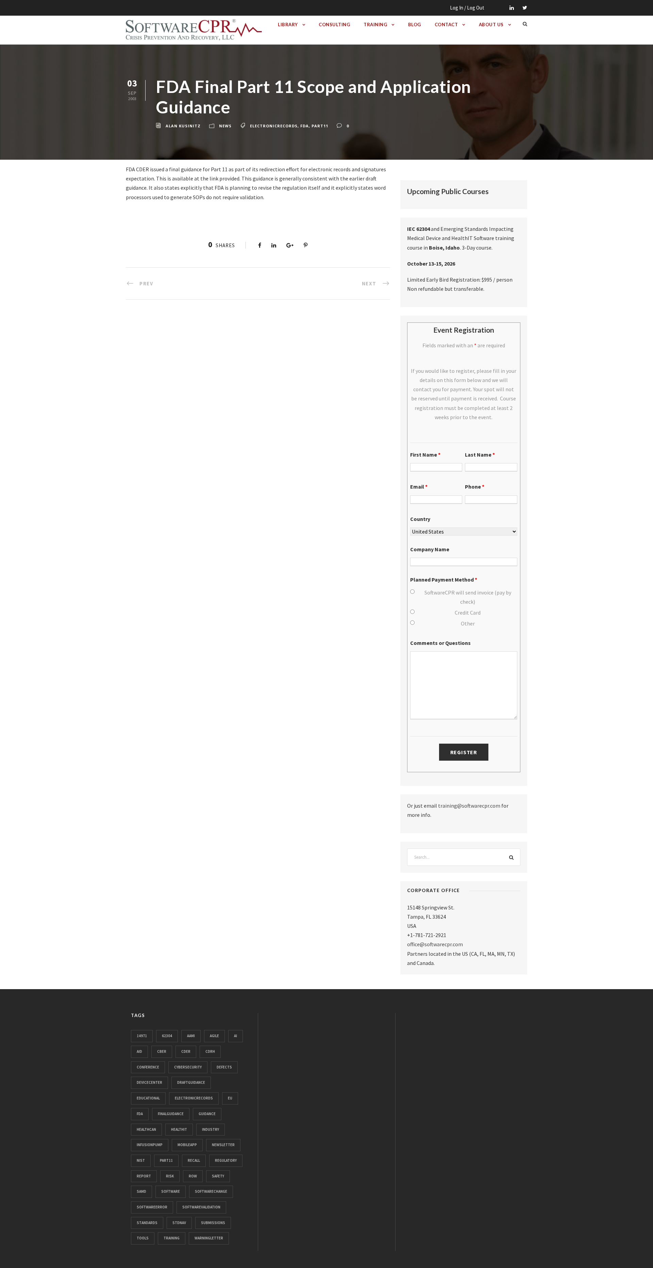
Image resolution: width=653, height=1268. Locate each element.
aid (139, 1051)
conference (148, 1067)
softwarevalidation (201, 1207)
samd (141, 1191)
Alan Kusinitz (183, 125)
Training (375, 24)
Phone (474, 486)
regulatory (226, 1160)
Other (468, 623)
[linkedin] (511, 7)
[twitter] (524, 7)
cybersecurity (188, 1067)
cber (161, 1051)
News (225, 125)
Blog (414, 24)
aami (191, 1035)
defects (224, 1067)
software (170, 1191)
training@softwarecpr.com (469, 805)
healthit (179, 1129)
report (144, 1176)
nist (141, 1160)
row (193, 1176)
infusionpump (150, 1144)
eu (230, 1098)
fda (304, 125)
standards (147, 1222)
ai (235, 1035)
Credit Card (468, 612)
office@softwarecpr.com (435, 944)
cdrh (210, 1051)
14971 (142, 1035)
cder (185, 1051)
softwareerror (152, 1207)
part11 (320, 125)
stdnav (179, 1222)
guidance (207, 1113)
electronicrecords (274, 125)
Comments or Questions (440, 642)
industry (210, 1129)
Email (419, 486)
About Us (491, 24)
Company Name (429, 549)
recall (194, 1160)
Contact (446, 24)
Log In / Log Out (467, 7)
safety (218, 1176)
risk (170, 1176)
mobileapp (187, 1144)
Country (420, 519)
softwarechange (211, 1191)
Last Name (480, 454)
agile (214, 1035)
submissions (213, 1222)
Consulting (334, 24)
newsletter (223, 1144)
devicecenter (149, 1082)
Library (288, 24)
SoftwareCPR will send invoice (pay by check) (467, 597)
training (172, 1238)
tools (143, 1238)
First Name (425, 454)
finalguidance (171, 1113)
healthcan (146, 1129)
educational (148, 1098)
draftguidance (191, 1082)
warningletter (209, 1238)
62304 (167, 1035)
